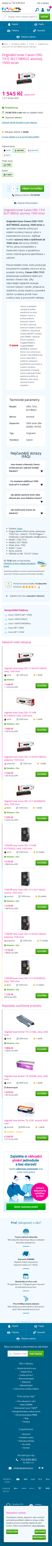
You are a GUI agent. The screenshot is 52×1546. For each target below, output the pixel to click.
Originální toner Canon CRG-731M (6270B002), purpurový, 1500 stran (25, 758)
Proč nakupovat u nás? (26, 1401)
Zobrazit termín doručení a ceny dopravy (19, 122)
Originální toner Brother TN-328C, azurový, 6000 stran (26, 1122)
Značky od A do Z (26, 1375)
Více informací (38, 1525)
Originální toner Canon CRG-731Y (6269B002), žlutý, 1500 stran (25, 803)
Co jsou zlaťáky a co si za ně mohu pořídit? (20, 137)
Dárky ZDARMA (26, 1404)
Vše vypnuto (39, 1537)
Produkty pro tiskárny (18, 44)
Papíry (41, 24)
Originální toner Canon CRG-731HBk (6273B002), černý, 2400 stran (20, 714)
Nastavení (40, 1531)
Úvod (6, 44)
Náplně (14, 24)
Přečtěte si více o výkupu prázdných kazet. (20, 565)
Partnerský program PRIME (26, 1415)
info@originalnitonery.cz (23, 1468)
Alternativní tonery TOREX (26, 1408)
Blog (26, 1418)
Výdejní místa (26, 1371)
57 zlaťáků (44, 940)
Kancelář (41, 30)
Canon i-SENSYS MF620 (17, 619)
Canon (19, 528)
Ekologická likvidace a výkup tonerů (26, 1411)
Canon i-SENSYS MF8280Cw (19, 623)
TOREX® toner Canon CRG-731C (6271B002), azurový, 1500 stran (25, 891)
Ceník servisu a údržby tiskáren (26, 1388)
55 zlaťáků (40, 852)
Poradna (26, 1421)
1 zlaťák (39, 675)
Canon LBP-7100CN (16, 627)
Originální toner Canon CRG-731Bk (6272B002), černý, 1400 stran (25, 670)
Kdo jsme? (26, 1434)
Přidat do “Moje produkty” (27, 202)
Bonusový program (26, 1378)
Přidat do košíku (32, 189)
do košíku (42, 685)
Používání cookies (26, 1437)
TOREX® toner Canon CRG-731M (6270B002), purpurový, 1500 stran (25, 935)
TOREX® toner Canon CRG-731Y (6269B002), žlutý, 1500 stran (25, 980)
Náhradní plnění (26, 1385)
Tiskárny (15, 30)
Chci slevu (36, 1354)
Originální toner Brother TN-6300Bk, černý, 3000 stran (26, 1078)
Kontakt (26, 1447)
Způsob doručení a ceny (26, 1368)
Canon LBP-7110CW (16, 632)
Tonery (31, 44)
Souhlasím (12, 1531)
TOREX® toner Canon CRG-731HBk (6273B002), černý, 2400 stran (20, 847)
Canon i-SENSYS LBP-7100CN (20, 614)
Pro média (26, 1444)
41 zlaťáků (40, 984)
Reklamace (26, 1382)
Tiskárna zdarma (28, 36)
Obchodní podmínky (26, 1441)
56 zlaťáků (42, 896)
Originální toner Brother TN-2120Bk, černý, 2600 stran (26, 1033)
